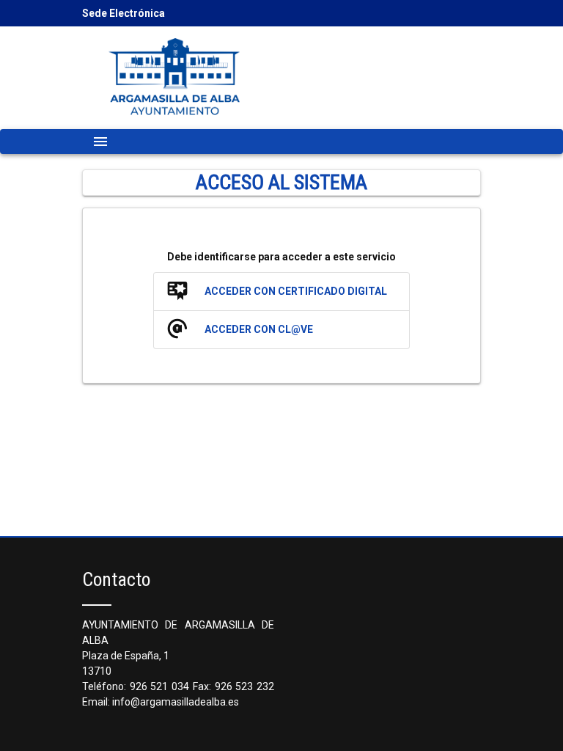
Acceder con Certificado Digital (296, 291)
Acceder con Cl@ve (259, 329)
